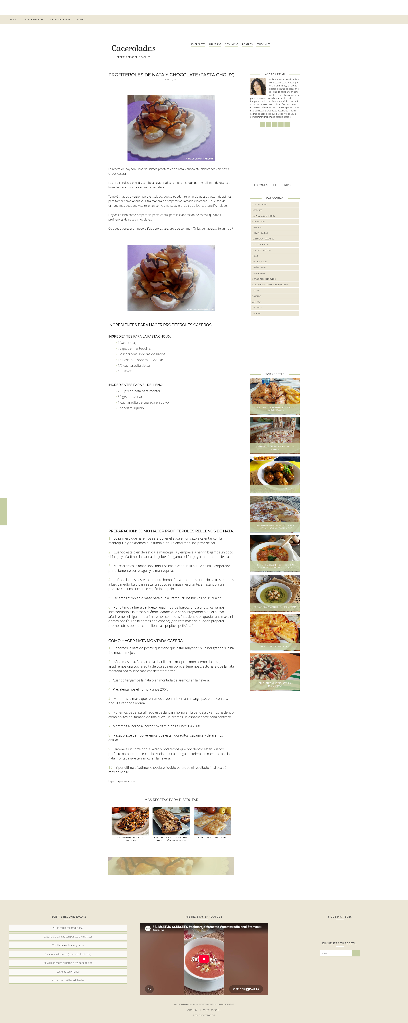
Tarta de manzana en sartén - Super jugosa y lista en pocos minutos (275, 526)
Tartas (255, 290)
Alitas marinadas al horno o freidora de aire (68, 963)
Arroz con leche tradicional (68, 928)
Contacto (82, 19)
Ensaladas (257, 227)
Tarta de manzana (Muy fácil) (275, 646)
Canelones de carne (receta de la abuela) (68, 954)
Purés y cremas (259, 267)
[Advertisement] (204, 7)
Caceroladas (134, 47)
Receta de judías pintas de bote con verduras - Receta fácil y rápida (275, 566)
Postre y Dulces (259, 261)
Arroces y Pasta (259, 204)
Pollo (255, 256)
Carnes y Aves (258, 221)
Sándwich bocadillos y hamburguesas (270, 284)
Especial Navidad (260, 233)
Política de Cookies (212, 1010)
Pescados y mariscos (261, 250)
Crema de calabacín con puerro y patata (275, 607)
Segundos (231, 44)
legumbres (257, 307)
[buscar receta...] (397, 19)
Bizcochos (257, 210)
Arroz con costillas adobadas (68, 980)
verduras (256, 313)
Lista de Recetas (33, 19)
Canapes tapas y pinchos (263, 216)
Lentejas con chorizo (68, 971)
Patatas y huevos (260, 244)
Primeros (215, 44)
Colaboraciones (59, 19)
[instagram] (374, 19)
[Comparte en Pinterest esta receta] (3, 518)
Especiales (263, 44)
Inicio (13, 19)
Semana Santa (258, 273)
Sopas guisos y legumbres (264, 279)
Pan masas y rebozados (263, 239)
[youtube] (391, 19)
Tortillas (256, 296)
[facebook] (368, 19)
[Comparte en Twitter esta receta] (3, 511)
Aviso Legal (194, 1010)
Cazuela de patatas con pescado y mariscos (68, 936)
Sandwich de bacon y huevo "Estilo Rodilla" (275, 448)
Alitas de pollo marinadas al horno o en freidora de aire (274, 408)
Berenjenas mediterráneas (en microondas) (275, 684)
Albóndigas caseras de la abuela (274, 489)
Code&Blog (209, 1015)
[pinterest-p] (385, 19)
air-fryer (256, 302)
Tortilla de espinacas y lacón (68, 945)
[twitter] (380, 19)
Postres (247, 44)
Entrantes (198, 44)
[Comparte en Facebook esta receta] (3, 505)
